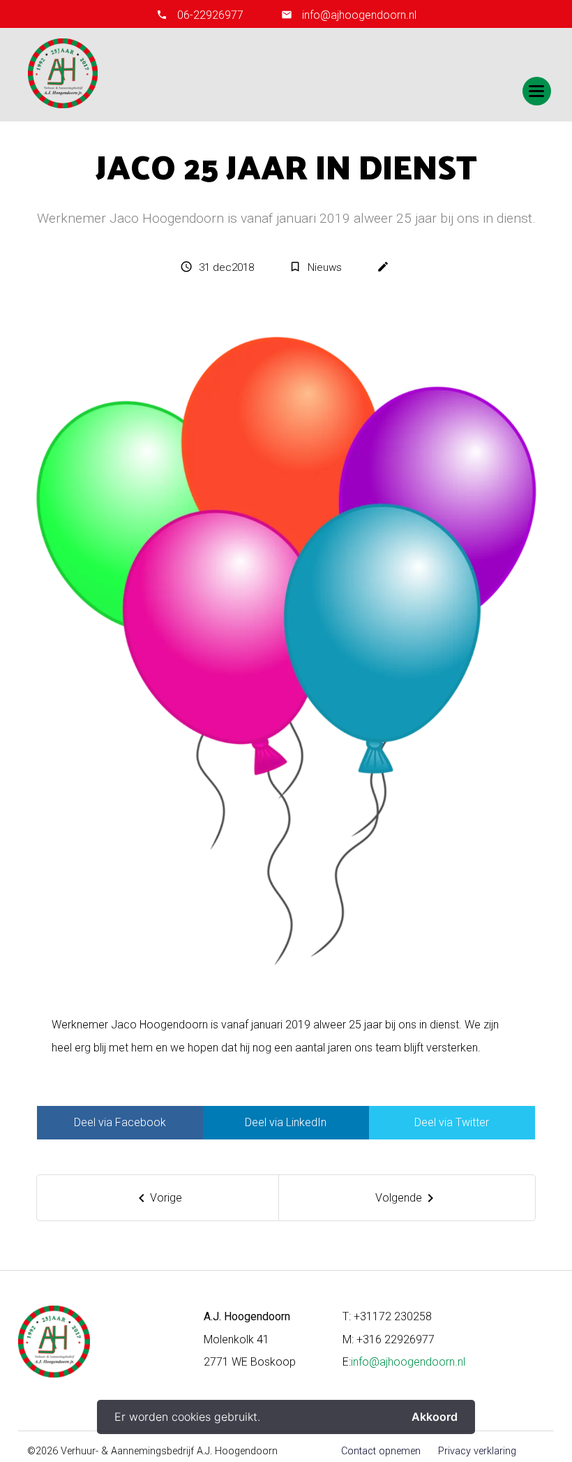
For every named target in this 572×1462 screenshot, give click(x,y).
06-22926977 (210, 15)
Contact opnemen (381, 1451)
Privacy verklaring (477, 1451)
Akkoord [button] (435, 1417)
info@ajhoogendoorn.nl (357, 15)
